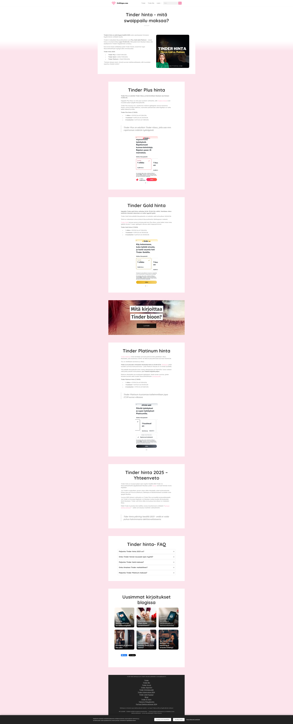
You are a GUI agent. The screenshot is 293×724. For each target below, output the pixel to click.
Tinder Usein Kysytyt (146, 695)
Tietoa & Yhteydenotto (146, 702)
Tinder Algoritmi (146, 687)
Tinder (146, 680)
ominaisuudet (156, 376)
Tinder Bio (146, 683)
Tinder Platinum (126, 356)
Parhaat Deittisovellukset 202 (146, 704)
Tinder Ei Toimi (146, 699)
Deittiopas (165, 364)
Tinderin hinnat (162, 101)
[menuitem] (144, 3)
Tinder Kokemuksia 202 (146, 692)
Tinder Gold (124, 222)
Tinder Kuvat (146, 685)
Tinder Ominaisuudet (146, 690)
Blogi (146, 697)
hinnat (154, 485)
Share (124, 655)
